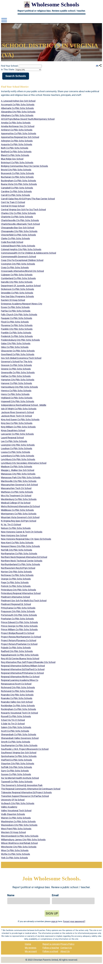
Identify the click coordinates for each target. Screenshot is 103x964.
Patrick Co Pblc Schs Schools (16, 586)
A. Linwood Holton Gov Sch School (18, 101)
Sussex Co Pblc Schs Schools (16, 774)
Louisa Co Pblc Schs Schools (15, 452)
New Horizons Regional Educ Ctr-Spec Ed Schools (26, 539)
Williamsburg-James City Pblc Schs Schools (23, 839)
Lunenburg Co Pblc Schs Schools (17, 455)
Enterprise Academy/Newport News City (21, 303)
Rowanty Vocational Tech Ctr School (19, 713)
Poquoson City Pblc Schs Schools (18, 611)
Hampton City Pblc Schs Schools (17, 379)
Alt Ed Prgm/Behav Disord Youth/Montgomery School (28, 119)
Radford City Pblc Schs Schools (17, 651)
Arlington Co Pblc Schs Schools (17, 140)
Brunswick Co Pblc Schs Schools (17, 173)
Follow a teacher (51, 947)
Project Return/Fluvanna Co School (18, 640)
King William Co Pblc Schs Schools (18, 426)
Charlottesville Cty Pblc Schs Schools (20, 220)
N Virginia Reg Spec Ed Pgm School (18, 521)
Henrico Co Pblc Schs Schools (16, 390)
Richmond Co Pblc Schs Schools (17, 691)
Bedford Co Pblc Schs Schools (16, 151)
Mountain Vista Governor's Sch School (20, 517)
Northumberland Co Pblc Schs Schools (20, 564)
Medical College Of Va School (15, 502)
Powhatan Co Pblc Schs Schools (17, 618)
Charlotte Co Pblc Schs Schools (17, 216)
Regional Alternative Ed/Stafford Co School (22, 669)
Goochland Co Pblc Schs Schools (17, 354)
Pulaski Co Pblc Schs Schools (16, 647)
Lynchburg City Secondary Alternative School (23, 463)
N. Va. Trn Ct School (11, 524)
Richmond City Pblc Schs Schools (18, 687)
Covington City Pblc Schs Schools (18, 264)
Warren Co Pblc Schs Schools (16, 818)
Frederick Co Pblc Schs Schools (17, 336)
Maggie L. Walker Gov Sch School (17, 470)
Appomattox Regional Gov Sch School (20, 137)
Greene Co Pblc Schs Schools (16, 369)
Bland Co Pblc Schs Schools (15, 155)
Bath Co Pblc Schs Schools (14, 148)
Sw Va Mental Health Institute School (20, 778)
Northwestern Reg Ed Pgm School (18, 568)
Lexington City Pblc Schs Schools (18, 445)
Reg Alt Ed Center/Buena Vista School (20, 658)
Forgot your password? (74, 921)
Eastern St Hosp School (13, 300)
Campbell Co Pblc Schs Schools (17, 187)
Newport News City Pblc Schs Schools (20, 546)
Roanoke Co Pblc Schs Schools (16, 698)
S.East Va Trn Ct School (13, 720)
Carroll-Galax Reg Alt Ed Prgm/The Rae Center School (28, 198)
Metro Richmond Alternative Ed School (20, 506)
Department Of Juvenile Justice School (21, 285)
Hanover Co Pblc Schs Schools (16, 383)
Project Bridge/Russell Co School (17, 633)
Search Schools (15, 76)
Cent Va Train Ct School (13, 202)
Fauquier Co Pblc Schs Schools (16, 318)
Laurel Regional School (12, 437)
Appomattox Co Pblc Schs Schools (18, 133)
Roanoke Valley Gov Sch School (17, 702)
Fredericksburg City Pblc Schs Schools (20, 340)
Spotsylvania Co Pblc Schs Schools (19, 756)
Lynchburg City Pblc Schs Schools (18, 459)
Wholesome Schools (55, 4)
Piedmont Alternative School (15, 597)
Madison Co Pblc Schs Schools (16, 466)
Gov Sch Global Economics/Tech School (21, 358)
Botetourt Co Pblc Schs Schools (17, 162)
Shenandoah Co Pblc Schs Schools (18, 734)
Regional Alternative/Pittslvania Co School (22, 673)
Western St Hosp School (13, 832)
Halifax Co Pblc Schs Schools (16, 376)
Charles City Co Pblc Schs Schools (18, 213)
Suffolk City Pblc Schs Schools (16, 767)
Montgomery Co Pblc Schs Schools (18, 513)
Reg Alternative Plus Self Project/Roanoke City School (28, 662)
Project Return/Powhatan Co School (19, 644)
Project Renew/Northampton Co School (21, 636)
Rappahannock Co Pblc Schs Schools (20, 655)
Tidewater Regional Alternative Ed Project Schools (26, 792)
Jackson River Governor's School (17, 412)
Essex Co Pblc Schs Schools (15, 307)
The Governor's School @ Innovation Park (21, 785)
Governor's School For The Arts (16, 361)
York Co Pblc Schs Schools (14, 857)
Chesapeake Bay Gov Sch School (17, 227)
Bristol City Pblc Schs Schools (16, 169)
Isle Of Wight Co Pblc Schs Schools (18, 408)
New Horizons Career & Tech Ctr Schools (21, 531)
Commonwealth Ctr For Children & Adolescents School (28, 253)
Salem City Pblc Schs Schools (16, 727)
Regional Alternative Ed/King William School (23, 665)
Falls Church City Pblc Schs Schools (19, 314)
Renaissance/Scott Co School (16, 683)
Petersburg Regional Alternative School (21, 593)
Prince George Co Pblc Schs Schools (19, 626)
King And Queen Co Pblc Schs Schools (20, 419)
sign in (54, 921)
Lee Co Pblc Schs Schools (14, 441)
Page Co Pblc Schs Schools (15, 582)
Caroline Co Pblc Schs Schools (16, 191)
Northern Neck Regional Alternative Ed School (24, 557)
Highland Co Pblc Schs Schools (16, 397)
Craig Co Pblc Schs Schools (15, 267)
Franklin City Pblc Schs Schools (17, 329)
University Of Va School (12, 799)
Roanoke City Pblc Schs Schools (17, 694)
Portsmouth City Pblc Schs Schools (19, 615)
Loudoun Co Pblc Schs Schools (16, 448)
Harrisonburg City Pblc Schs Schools (19, 387)
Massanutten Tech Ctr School (16, 488)
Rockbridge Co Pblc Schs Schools (18, 705)
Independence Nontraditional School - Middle (23, 405)
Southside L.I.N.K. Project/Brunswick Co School (24, 749)
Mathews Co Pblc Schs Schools (17, 492)
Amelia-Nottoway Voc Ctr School (17, 126)
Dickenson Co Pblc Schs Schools (17, 289)
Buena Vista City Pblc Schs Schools (19, 184)
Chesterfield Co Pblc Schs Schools (18, 234)
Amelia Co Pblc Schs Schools (16, 122)
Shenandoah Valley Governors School (20, 738)
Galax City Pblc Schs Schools (15, 343)
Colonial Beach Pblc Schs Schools (18, 245)
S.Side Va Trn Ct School (13, 723)
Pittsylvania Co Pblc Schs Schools (18, 608)
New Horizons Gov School (14, 535)
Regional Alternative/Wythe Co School (20, 676)
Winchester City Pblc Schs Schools (18, 846)
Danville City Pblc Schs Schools (17, 282)
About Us (65, 951)
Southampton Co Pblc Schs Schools (19, 745)
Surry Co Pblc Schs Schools (15, 770)
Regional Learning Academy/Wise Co (19, 680)
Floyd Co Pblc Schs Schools (15, 321)
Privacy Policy (67, 944)
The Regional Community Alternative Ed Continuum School (30, 788)
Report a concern (51, 944)
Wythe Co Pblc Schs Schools (15, 854)
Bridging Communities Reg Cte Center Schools (24, 166)
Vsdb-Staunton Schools (13, 814)
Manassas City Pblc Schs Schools (18, 474)
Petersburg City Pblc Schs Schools (18, 589)
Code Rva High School (12, 242)
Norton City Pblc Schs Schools (16, 571)
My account (31, 951)
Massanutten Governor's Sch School (19, 484)
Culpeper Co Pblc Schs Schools (17, 274)
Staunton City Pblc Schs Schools (17, 763)
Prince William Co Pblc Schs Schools (19, 629)
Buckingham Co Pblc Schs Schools (18, 180)
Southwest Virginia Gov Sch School (18, 752)
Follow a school (50, 951)
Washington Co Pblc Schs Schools (18, 821)
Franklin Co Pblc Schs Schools (16, 332)
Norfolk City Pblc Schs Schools (16, 550)
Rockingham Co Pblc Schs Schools (18, 709)
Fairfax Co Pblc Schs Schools (15, 311)
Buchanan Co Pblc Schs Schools (17, 177)
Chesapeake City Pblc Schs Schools (19, 231)
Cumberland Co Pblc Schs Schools (18, 278)
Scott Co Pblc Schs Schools (15, 731)
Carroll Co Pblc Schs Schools (15, 195)
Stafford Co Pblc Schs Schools (16, 760)
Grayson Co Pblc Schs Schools (16, 365)
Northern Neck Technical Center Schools (21, 560)
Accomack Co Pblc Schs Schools (17, 104)
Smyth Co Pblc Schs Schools (15, 741)
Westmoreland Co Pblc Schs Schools (19, 836)
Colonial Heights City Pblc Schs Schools (21, 249)
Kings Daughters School (13, 430)
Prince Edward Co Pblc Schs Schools (19, 622)
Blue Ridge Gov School (12, 159)
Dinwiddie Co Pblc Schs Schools (17, 292)
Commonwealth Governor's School (18, 256)
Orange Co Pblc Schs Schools (16, 578)
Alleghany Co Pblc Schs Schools (17, 115)
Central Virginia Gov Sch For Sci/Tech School (23, 209)
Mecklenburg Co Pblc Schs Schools (19, 499)
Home (28, 944)
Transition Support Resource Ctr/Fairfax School (25, 796)
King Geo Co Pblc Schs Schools (16, 423)
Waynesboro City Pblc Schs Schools (19, 825)
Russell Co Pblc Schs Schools (16, 716)
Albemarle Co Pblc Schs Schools (17, 108)
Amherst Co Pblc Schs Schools (16, 129)
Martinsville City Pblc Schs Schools (18, 481)
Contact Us (66, 947)
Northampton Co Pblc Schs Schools (19, 553)
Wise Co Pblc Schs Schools (15, 850)
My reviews (30, 947)
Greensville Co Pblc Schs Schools (18, 372)
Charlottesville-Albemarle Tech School (20, 224)
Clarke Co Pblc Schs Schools (15, 238)
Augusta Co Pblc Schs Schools (16, 144)
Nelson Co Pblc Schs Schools (16, 528)
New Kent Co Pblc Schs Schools (17, 542)
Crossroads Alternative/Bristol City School (22, 271)
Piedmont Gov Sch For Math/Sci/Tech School (23, 600)
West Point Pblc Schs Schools (16, 828)
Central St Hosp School (12, 206)
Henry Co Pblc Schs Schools (15, 394)
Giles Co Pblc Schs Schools (15, 347)
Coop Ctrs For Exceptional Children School (22, 260)
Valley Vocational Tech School (16, 810)
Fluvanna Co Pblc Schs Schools (17, 325)
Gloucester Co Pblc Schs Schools (18, 350)
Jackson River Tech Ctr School (16, 416)
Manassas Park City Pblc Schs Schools (20, 477)
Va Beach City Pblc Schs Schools (17, 803)
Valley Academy (9, 807)
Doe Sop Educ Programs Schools (17, 296)
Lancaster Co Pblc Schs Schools (17, 434)
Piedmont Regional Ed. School (16, 604)
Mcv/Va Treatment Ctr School (16, 495)
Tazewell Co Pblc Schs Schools (17, 781)
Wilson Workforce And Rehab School (19, 843)
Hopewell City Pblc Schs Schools (17, 401)
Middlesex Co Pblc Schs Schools (17, 510)
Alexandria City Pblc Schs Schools (18, 111)
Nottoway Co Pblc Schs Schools (17, 575)
